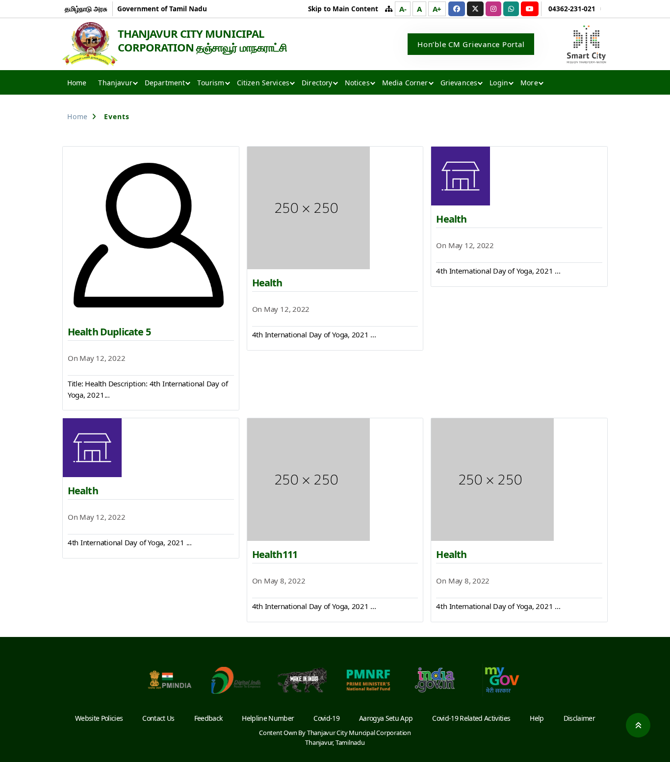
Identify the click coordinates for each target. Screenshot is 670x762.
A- (403, 9)
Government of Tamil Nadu (162, 8)
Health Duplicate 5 (109, 331)
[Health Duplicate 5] (151, 232)
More (529, 82)
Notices (357, 82)
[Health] (335, 208)
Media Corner (405, 82)
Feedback (208, 718)
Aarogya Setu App (385, 718)
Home (77, 82)
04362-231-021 (571, 8)
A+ (437, 9)
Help (536, 718)
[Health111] (335, 479)
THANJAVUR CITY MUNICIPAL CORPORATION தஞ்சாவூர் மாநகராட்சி (202, 40)
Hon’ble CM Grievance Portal (470, 44)
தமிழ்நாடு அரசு (86, 8)
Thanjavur (115, 82)
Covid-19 (326, 718)
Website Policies (99, 718)
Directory (317, 82)
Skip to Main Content (343, 8)
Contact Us (158, 718)
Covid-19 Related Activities (471, 718)
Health (267, 282)
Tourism (210, 82)
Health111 (275, 554)
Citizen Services (263, 82)
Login (499, 82)
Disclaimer (579, 718)
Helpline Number (268, 718)
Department (165, 82)
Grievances (459, 82)
